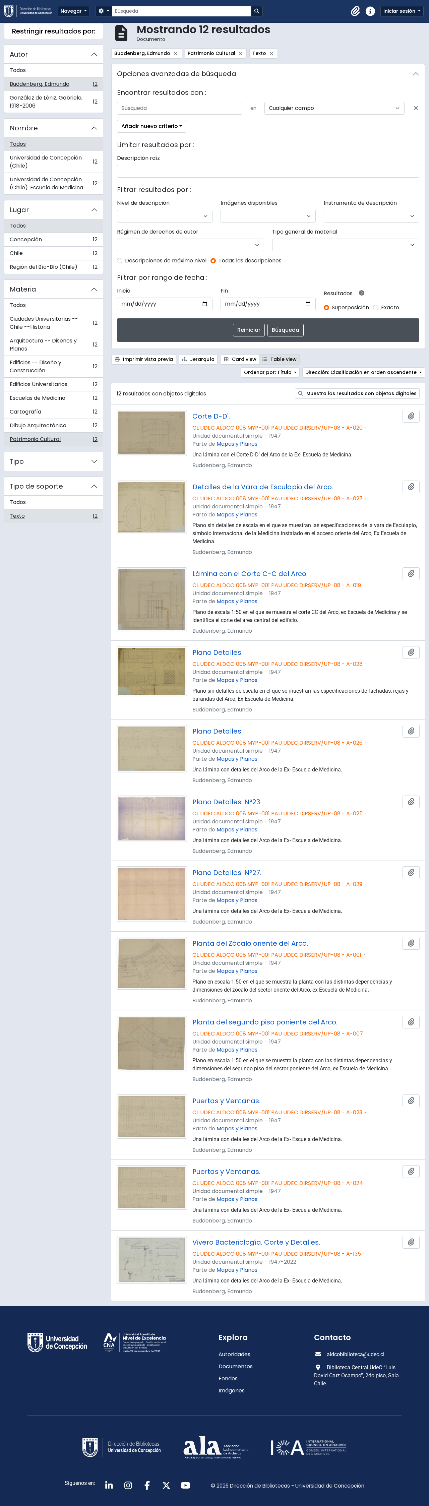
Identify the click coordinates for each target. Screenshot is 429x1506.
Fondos (228, 1378)
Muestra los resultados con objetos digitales (361, 393)
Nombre (24, 128)
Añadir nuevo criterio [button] (149, 126)
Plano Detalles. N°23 (226, 802)
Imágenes (232, 1390)
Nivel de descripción (143, 203)
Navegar (72, 11)
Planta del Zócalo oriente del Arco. (250, 943)
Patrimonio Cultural (53, 440)
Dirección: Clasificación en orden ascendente (361, 372)
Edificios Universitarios (53, 385)
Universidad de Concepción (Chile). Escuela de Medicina (53, 183)
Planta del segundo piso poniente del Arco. (265, 1022)
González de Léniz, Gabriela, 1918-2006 (53, 102)
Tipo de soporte (36, 486)
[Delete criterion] (416, 108)
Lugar (19, 209)
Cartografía (53, 413)
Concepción (53, 241)
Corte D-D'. (211, 416)
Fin (224, 291)
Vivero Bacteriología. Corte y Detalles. (256, 1242)
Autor (19, 54)
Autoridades (234, 1354)
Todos (18, 70)
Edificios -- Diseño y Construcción (53, 366)
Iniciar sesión (400, 11)
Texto (53, 517)
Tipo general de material (304, 232)
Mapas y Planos (237, 444)
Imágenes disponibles (249, 203)
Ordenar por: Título (268, 372)
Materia (23, 289)
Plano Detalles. (217, 652)
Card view (243, 359)
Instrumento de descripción (360, 203)
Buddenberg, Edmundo (53, 85)
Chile (53, 254)
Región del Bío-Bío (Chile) (53, 268)
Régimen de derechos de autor (157, 232)
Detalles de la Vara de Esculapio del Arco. (262, 487)
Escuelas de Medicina (53, 399)
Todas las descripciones (250, 260)
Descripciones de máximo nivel (165, 260)
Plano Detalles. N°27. (226, 873)
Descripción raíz (138, 158)
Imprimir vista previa (147, 359)
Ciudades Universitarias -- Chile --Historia (53, 323)
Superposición (350, 307)
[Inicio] (31, 11)
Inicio (123, 291)
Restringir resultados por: (53, 31)
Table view (283, 359)
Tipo (17, 461)
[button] (355, 11)
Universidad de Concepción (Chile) (53, 162)
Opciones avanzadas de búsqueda (176, 73)
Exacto (390, 307)
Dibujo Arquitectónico (53, 427)
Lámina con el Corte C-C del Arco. (250, 574)
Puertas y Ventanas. (226, 1101)
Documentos (236, 1366)
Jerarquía (201, 359)
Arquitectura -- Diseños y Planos (53, 345)
